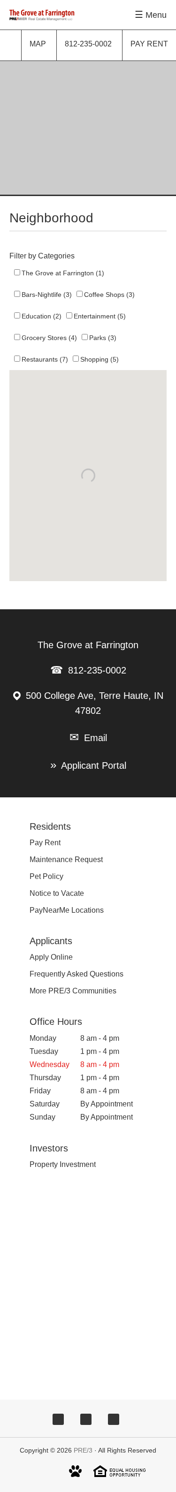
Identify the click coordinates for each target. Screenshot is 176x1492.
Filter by (22, 256)
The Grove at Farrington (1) (63, 273)
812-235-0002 (97, 670)
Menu (156, 15)
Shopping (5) (99, 359)
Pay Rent (45, 843)
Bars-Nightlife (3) (47, 294)
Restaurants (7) (45, 359)
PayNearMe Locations (67, 910)
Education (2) (41, 316)
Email (95, 738)
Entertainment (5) (100, 316)
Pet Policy (46, 876)
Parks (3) (102, 337)
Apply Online (51, 957)
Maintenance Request (66, 859)
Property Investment (63, 1164)
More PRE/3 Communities (73, 991)
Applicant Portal (93, 765)
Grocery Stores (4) (49, 337)
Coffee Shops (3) (109, 294)
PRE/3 (83, 1450)
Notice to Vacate (57, 893)
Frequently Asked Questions (76, 974)
